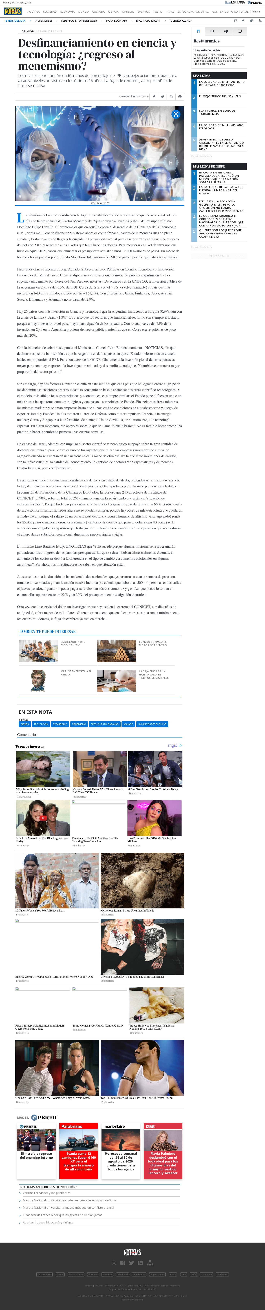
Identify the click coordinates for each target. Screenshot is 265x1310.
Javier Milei (43, 20)
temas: (23, 719)
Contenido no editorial (230, 11)
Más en (23, 1117)
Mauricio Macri (148, 20)
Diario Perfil (44, 1274)
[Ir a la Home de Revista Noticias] (13, 11)
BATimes (222, 1274)
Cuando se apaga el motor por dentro (153, 643)
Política (33, 11)
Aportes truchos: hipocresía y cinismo (48, 1222)
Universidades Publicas (152, 724)
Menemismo (79, 724)
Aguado (128, 724)
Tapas (170, 11)
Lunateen (206, 1274)
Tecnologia (41, 724)
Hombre (107, 1274)
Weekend (122, 1274)
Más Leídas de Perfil (209, 166)
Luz (184, 1274)
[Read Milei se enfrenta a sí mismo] (38, 672)
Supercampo (157, 1274)
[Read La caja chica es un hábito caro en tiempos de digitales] (117, 672)
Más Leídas (201, 76)
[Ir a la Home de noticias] (132, 1252)
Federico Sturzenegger (79, 20)
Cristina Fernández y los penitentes (46, 1193)
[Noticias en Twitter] (251, 21)
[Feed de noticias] (260, 21)
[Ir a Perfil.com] (255, 2)
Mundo (83, 11)
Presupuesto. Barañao (105, 724)
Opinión (128, 11)
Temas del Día (15, 20)
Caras (60, 1274)
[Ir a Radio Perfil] (235, 2)
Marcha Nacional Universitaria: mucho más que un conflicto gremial (68, 1208)
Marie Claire (76, 1274)
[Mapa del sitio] (150, 1263)
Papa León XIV (117, 20)
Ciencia (113, 11)
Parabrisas (139, 1274)
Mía (193, 1274)
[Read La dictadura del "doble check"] (38, 642)
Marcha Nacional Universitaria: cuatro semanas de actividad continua (69, 1200)
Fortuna (92, 1274)
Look (173, 1274)
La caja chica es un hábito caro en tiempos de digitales (154, 674)
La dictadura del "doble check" (73, 643)
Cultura (98, 11)
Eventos (144, 11)
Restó (157, 11)
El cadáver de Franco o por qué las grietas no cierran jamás (62, 1215)
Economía (67, 11)
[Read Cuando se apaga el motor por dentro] (117, 642)
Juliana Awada (180, 20)
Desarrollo (60, 724)
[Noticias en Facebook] (243, 21)
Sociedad (50, 11)
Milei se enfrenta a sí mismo (76, 673)
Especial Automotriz (193, 11)
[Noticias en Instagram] (235, 21)
